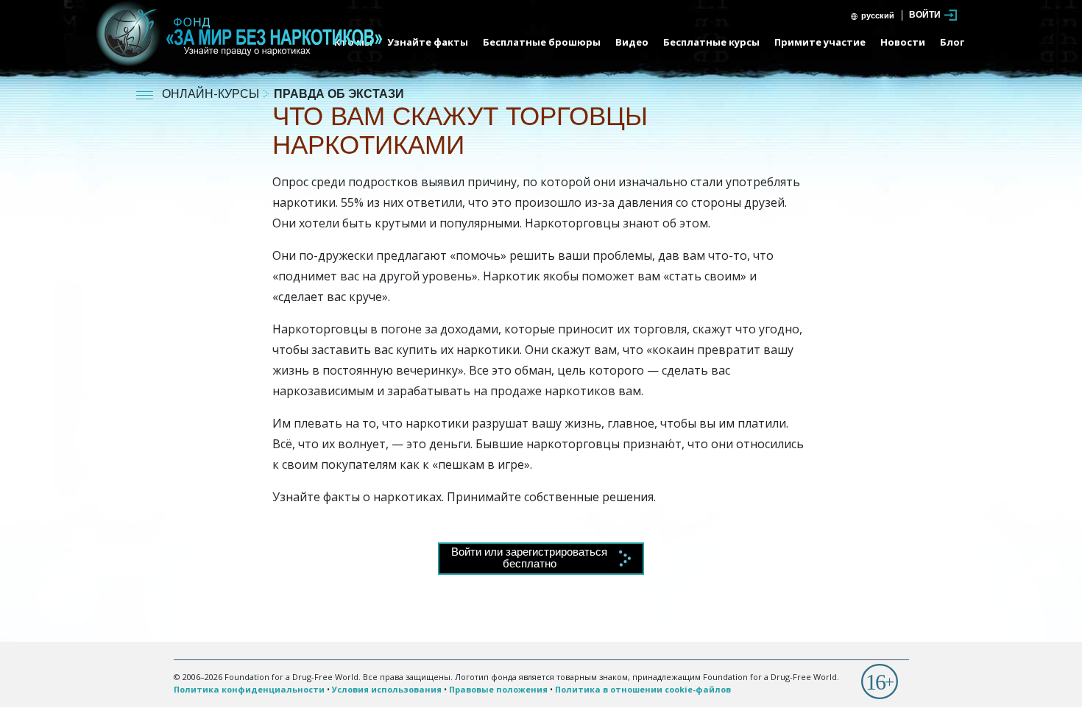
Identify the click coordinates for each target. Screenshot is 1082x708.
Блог (952, 42)
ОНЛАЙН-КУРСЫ (212, 95)
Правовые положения (498, 689)
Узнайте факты (427, 42)
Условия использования (387, 689)
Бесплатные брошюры (542, 42)
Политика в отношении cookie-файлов (643, 689)
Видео (631, 42)
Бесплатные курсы (711, 42)
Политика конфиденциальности (249, 689)
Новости (902, 42)
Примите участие (820, 42)
